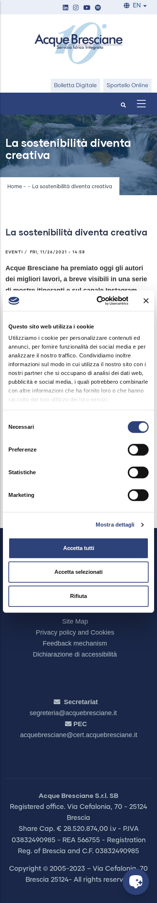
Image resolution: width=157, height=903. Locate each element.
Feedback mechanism (75, 643)
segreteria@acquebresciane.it (73, 713)
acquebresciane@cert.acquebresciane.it (78, 735)
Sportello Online (127, 85)
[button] (65, 8)
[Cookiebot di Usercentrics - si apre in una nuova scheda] (97, 300)
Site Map (75, 621)
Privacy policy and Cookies (75, 632)
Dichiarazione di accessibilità (75, 654)
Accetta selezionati (78, 572)
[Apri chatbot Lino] (136, 882)
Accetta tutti (78, 548)
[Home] (78, 43)
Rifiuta (78, 596)
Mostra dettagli (115, 524)
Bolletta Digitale (75, 85)
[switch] (138, 450)
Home (14, 186)
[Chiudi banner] (146, 300)
